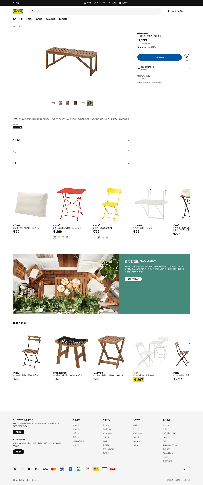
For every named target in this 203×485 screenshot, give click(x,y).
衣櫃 (164, 441)
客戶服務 (106, 425)
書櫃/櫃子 (166, 449)
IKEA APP (136, 445)
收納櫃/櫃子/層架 (169, 433)
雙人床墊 (166, 425)
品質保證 (106, 437)
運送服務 (76, 425)
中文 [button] (184, 469)
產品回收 (106, 453)
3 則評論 (153, 47)
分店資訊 (114, 3)
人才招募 (136, 429)
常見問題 (106, 445)
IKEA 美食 (136, 441)
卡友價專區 (63, 19)
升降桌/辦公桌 (168, 453)
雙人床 (165, 457)
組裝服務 (76, 433)
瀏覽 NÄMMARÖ (133, 279)
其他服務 (76, 445)
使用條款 (178, 480)
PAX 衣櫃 (166, 437)
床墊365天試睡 (108, 449)
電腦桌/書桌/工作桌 (170, 445)
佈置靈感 (29, 19)
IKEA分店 (136, 437)
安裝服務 (76, 437)
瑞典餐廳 (125, 3)
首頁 (14, 26)
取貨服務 (76, 429)
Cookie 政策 (186, 480)
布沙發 (165, 429)
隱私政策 (170, 480)
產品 (20, 26)
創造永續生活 (137, 433)
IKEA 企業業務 (101, 3)
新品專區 (39, 19)
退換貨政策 (107, 429)
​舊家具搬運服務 (78, 441)
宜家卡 (89, 3)
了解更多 (18, 432)
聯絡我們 (106, 441)
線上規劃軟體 (108, 433)
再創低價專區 (50, 19)
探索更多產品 (168, 461)
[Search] (32, 11)
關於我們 (136, 425)
